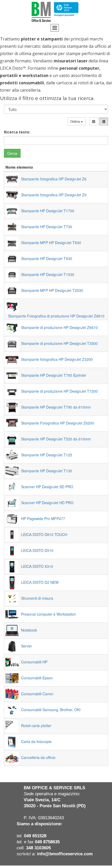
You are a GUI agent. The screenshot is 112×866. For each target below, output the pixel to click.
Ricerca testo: (17, 131)
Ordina (75, 121)
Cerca (12, 153)
